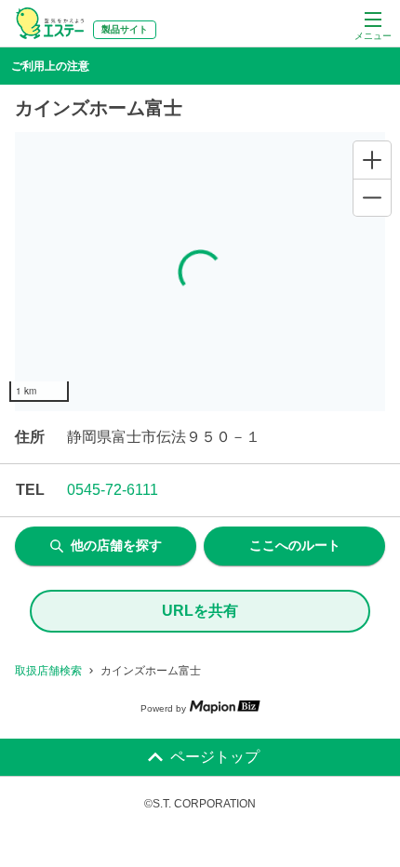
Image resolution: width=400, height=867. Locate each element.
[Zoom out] (372, 197)
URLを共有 (200, 611)
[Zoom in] (372, 160)
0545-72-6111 (112, 490)
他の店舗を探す (116, 545)
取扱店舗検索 (48, 670)
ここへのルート (294, 545)
